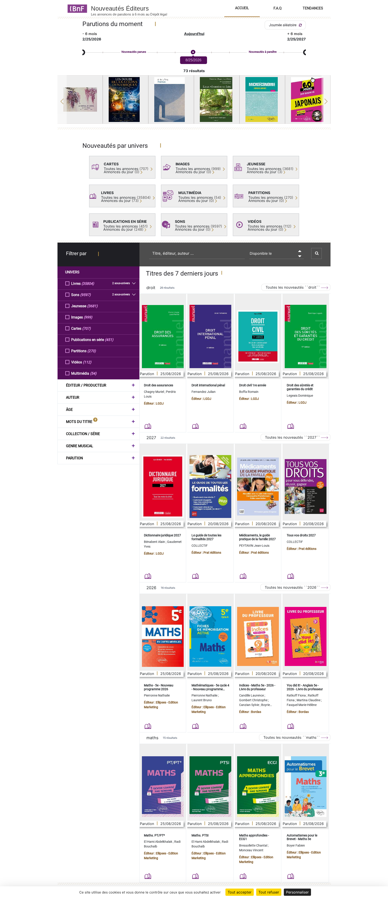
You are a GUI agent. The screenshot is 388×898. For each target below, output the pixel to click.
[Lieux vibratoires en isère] (217, 99)
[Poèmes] (171, 99)
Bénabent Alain (155, 542)
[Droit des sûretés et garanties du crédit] (305, 336)
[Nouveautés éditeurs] (133, 8)
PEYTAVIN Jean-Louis (254, 545)
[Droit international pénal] (210, 336)
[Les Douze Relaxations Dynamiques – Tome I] (125, 99)
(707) (86, 328)
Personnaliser (297, 892)
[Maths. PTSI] (210, 786)
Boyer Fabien (296, 845)
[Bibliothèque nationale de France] (76, 8)
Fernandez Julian (204, 392)
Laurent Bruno (202, 700)
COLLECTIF (200, 545)
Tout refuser (268, 892)
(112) (87, 362)
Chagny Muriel (154, 392)
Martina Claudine (309, 700)
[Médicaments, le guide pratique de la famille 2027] (258, 486)
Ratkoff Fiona (296, 695)
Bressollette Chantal (253, 845)
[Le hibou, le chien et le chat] (80, 99)
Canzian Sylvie (249, 705)
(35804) (88, 283)
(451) (109, 340)
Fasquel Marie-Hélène (302, 705)
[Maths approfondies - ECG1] (258, 786)
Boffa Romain (248, 392)
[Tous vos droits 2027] (305, 486)
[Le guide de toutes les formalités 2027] (210, 486)
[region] (194, 101)
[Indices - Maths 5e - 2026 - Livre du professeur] (258, 636)
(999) (88, 317)
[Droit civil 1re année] (258, 336)
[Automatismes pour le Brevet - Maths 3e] (305, 786)
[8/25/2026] (193, 52)
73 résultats (194, 71)
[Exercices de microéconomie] (262, 99)
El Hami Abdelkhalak (158, 841)
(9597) (85, 295)
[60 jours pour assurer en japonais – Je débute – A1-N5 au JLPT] (308, 99)
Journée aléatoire (283, 25)
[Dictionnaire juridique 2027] (163, 486)
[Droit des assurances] (163, 336)
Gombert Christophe (253, 700)
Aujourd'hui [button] (194, 33)
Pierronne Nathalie (157, 695)
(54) (93, 373)
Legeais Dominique (300, 395)
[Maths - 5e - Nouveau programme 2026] (163, 636)
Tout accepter (239, 892)
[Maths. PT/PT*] (163, 786)
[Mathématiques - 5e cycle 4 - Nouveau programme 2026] (210, 636)
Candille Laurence (252, 695)
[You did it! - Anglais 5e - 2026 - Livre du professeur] (305, 636)
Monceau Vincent (251, 850)
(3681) (92, 306)
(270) (91, 351)
